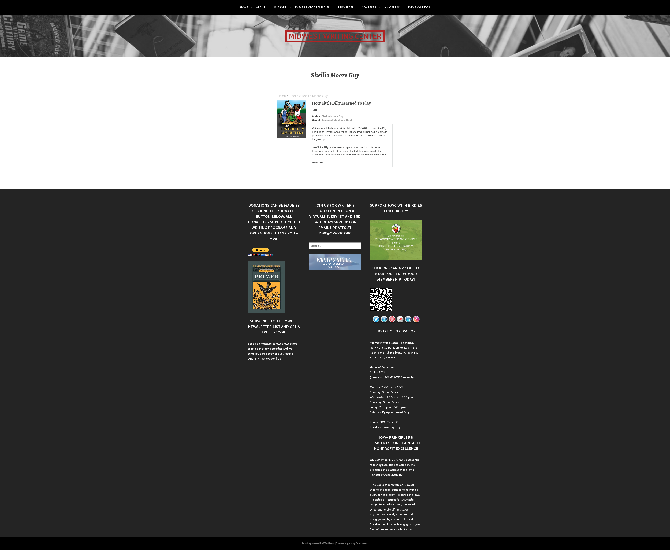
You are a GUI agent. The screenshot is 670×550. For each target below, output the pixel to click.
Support (280, 7)
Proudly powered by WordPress (318, 543)
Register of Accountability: (386, 474)
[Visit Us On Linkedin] (408, 319)
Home (244, 7)
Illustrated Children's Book (336, 120)
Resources (345, 7)
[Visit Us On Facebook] (384, 319)
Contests (369, 7)
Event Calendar (419, 7)
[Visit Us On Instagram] (416, 319)
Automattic (362, 543)
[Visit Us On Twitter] (376, 319)
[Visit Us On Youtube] (400, 319)
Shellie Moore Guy (315, 96)
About (260, 7)
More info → (319, 162)
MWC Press (392, 7)
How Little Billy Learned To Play (341, 103)
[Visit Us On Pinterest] (392, 319)
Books (293, 96)
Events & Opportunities (312, 7)
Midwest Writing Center (335, 36)
